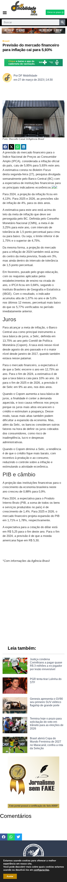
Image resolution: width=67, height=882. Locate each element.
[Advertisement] (33, 602)
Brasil (6, 41)
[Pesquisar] (62, 22)
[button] (5, 12)
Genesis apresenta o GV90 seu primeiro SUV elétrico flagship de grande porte (46, 702)
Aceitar (10, 876)
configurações (41, 870)
